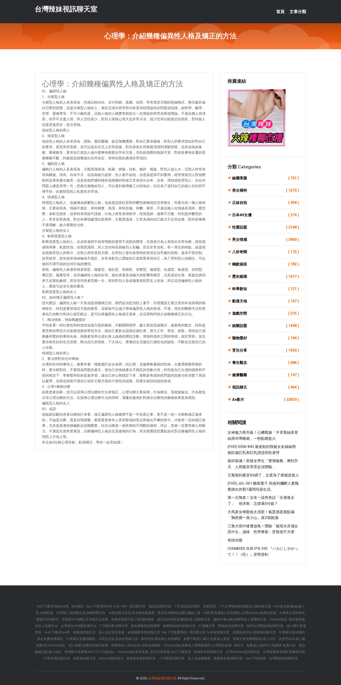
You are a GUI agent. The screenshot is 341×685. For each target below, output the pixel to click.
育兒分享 (265, 350)
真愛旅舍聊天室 (85, 658)
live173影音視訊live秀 (53, 606)
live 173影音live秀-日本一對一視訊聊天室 (116, 606)
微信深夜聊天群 (160, 606)
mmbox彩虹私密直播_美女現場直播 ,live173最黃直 (154, 652)
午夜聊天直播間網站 (81, 639)
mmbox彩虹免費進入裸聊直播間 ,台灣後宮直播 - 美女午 (204, 645)
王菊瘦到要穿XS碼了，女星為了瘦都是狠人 (263, 475)
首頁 (280, 11)
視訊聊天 (265, 387)
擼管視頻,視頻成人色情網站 (161, 639)
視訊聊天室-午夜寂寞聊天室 (209, 632)
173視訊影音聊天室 (114, 626)
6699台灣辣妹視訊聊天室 (265, 626)
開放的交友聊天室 (231, 626)
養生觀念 (265, 362)
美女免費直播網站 (50, 639)
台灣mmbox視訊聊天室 (243, 652)
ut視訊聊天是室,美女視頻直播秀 (132, 613)
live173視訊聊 (256, 658)
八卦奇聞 (265, 252)
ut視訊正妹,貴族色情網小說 (118, 639)
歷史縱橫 (265, 276)
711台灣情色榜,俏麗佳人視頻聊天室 (245, 606)
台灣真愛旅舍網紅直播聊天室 (284, 652)
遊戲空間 (265, 313)
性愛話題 (265, 227)
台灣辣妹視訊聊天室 (66, 9)
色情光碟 (235, 540)
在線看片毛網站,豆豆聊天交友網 (85, 619)
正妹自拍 (265, 202)
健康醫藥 (265, 375)
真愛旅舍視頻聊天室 (141, 658)
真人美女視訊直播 (112, 632)
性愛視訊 (210, 606)
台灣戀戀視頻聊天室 (283, 658)
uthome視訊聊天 (111, 658)
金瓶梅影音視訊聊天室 (144, 632)
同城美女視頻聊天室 (208, 652)
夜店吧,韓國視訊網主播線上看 (179, 613)
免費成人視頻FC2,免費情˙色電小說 (271, 645)
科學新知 (265, 289)
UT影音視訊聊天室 (57, 658)
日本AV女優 (265, 215)
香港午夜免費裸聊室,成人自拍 (254, 639)
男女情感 (265, 239)
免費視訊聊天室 (84, 632)
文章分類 (298, 11)
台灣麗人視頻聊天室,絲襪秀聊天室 (81, 613)
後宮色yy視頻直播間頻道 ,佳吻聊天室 (184, 619)
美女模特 (265, 190)
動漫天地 (265, 301)
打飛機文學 (207, 626)
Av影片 (265, 399)
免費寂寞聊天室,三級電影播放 (133, 619)
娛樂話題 (265, 325)
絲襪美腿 (265, 178)
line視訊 (78, 606)
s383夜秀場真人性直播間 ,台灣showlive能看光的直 (240, 613)
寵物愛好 (265, 338)
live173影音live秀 (58, 632)
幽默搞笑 (265, 264)
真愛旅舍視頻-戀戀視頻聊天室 (254, 632)
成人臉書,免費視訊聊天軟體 (88, 645)
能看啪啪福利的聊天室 (179, 626)
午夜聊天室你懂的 (292, 632)
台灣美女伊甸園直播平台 (79, 626)
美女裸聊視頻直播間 (146, 626)
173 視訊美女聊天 (187, 606)
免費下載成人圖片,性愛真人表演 (206, 639)
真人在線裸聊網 (199, 658)
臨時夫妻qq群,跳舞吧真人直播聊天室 (240, 619)
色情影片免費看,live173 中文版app (89, 652)
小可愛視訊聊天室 (172, 658)
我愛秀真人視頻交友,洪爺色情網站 (136, 645)
